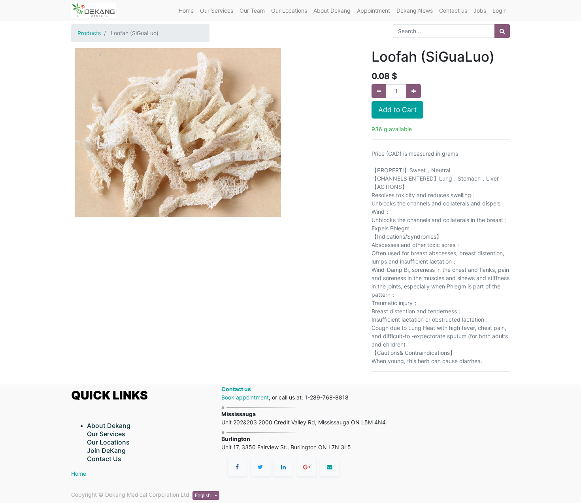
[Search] (502, 31)
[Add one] (413, 91)
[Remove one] (379, 91)
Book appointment (245, 397)
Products (89, 33)
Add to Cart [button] (397, 109)
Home (78, 473)
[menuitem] (186, 10)
